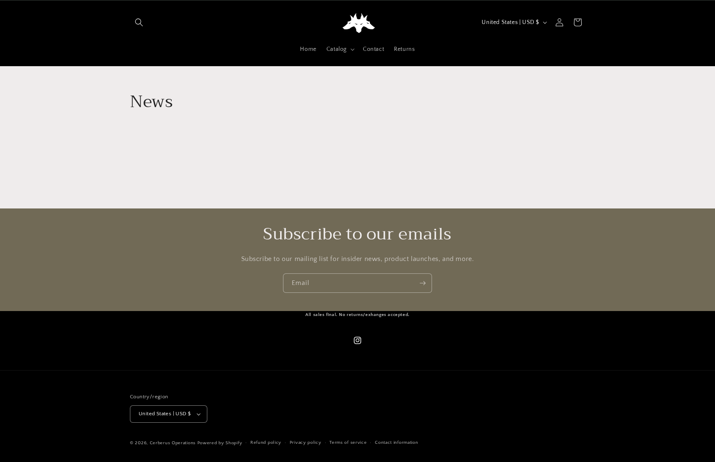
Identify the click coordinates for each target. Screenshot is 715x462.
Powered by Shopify (219, 442)
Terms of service (348, 442)
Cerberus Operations (173, 442)
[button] (139, 22)
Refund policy (265, 442)
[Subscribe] (422, 283)
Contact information (396, 442)
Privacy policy (306, 442)
